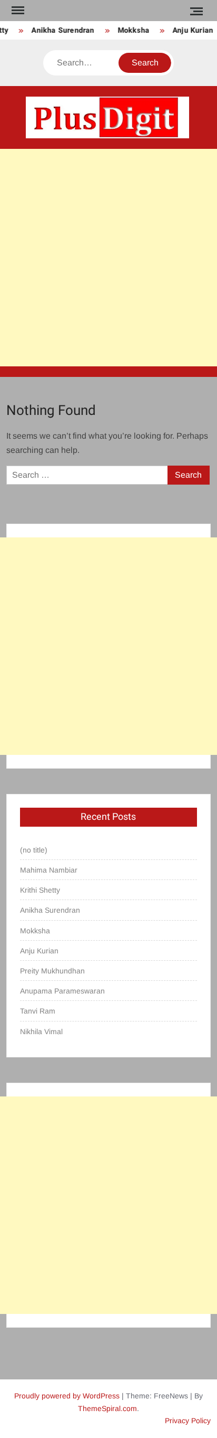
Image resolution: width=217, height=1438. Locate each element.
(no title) (33, 850)
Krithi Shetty (40, 890)
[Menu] (16, 10)
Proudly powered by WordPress (67, 1396)
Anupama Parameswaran (62, 991)
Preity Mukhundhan (52, 971)
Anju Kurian (190, 30)
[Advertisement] (108, 257)
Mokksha (131, 30)
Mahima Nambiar (48, 870)
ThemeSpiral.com (107, 1408)
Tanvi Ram (37, 1011)
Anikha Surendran (60, 30)
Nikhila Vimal (41, 1031)
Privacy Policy (188, 1420)
